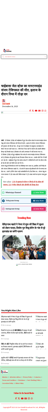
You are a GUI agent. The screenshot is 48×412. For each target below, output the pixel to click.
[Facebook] (30, 110)
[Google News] (39, 110)
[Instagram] (42, 110)
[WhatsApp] (45, 110)
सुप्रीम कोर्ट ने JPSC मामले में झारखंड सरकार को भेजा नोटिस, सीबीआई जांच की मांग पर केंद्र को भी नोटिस (17, 358)
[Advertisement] (24, 24)
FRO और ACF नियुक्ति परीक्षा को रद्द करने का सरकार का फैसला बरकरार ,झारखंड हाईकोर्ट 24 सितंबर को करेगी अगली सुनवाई (16, 346)
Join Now (39, 192)
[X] (32, 110)
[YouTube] (36, 110)
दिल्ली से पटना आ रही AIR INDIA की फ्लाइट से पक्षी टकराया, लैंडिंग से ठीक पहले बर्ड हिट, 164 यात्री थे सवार (16, 333)
